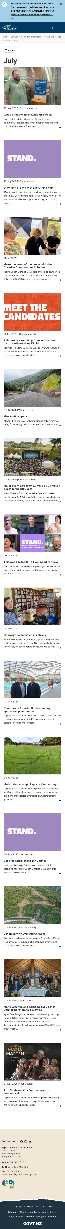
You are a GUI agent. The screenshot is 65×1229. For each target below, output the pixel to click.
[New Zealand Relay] (11, 1184)
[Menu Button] (61, 28)
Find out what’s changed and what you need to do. (32, 14)
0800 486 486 (20, 1166)
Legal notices (16, 1216)
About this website (30, 1212)
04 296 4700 (17, 1162)
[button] (9, 50)
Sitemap (12, 1212)
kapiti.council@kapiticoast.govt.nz (20, 1174)
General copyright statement (41, 1216)
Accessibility (49, 1212)
